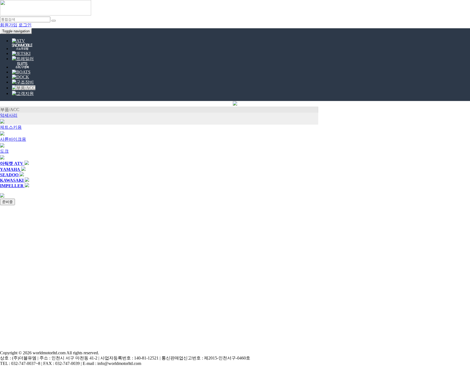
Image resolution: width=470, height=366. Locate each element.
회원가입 (8, 25)
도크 (4, 151)
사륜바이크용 (13, 139)
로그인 (25, 25)
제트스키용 (11, 127)
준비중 (7, 202)
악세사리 (8, 115)
